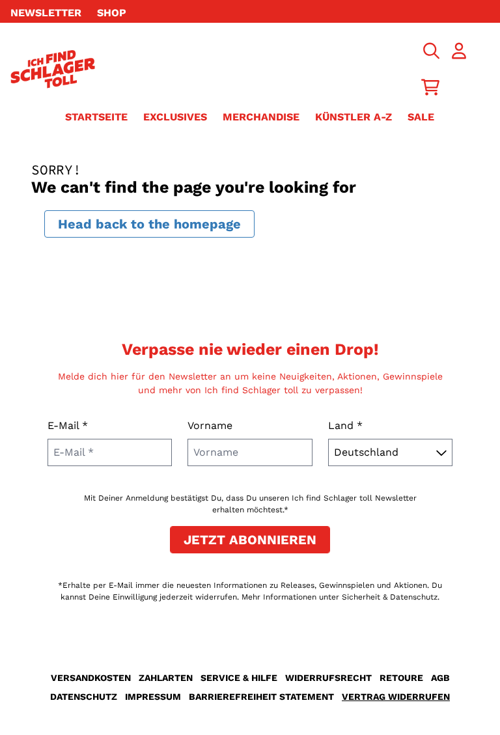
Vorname (210, 425)
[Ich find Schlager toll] (52, 69)
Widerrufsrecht (328, 678)
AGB (440, 678)
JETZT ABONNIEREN (250, 540)
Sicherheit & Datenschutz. (390, 597)
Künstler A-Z (353, 117)
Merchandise (261, 117)
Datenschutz (83, 696)
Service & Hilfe (239, 678)
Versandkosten (91, 678)
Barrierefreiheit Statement (261, 696)
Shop (111, 13)
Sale (421, 117)
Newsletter (45, 13)
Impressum (153, 696)
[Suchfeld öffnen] (430, 51)
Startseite (96, 117)
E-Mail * (68, 425)
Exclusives (175, 117)
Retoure (401, 678)
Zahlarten (166, 678)
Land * (345, 425)
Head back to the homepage (149, 224)
